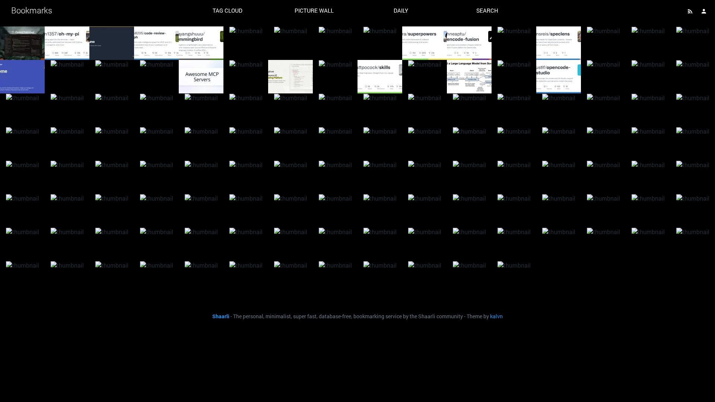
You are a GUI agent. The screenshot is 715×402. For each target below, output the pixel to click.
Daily (401, 10)
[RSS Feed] (690, 11)
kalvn (496, 316)
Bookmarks (31, 10)
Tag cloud (227, 10)
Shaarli (220, 316)
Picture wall (314, 10)
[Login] (703, 11)
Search (487, 10)
